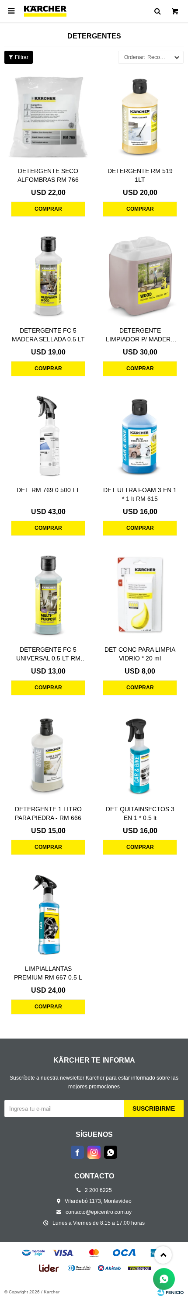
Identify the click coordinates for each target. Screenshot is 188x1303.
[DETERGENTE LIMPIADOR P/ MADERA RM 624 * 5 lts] (140, 276)
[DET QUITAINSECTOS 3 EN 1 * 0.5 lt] (140, 754)
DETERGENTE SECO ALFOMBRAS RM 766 (48, 175)
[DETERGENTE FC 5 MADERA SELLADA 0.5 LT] (48, 276)
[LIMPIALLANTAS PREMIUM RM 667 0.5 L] (48, 914)
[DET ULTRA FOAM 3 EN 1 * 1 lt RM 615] (140, 435)
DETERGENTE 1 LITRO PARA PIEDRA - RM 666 (48, 813)
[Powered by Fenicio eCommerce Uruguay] (170, 1292)
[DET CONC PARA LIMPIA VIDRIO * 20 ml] (140, 595)
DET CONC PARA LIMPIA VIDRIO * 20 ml (139, 654)
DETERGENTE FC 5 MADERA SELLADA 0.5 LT (48, 335)
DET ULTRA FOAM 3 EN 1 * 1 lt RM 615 (140, 494)
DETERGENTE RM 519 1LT (140, 175)
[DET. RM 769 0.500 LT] (48, 435)
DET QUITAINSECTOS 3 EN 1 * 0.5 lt (140, 813)
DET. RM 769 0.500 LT (48, 489)
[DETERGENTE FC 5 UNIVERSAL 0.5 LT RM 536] (48, 595)
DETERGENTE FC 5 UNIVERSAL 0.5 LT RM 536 (48, 654)
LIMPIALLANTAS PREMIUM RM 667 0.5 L (48, 973)
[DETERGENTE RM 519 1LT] (140, 116)
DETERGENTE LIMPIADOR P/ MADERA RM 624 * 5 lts (140, 335)
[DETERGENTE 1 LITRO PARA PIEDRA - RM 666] (48, 754)
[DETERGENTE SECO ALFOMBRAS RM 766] (48, 116)
